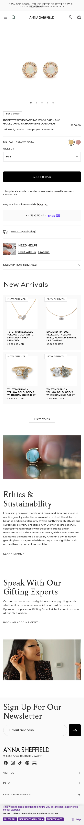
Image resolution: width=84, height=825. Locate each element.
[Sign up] (75, 730)
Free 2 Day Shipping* (23, 232)
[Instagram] (12, 762)
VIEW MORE (42, 419)
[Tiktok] (20, 762)
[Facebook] (5, 762)
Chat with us (27, 252)
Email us (44, 252)
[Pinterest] (27, 762)
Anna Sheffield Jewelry (27, 756)
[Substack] (34, 762)
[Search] (13, 17)
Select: (9, 149)
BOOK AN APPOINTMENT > (22, 623)
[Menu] (5, 17)
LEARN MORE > (13, 554)
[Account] (70, 17)
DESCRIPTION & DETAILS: (20, 265)
